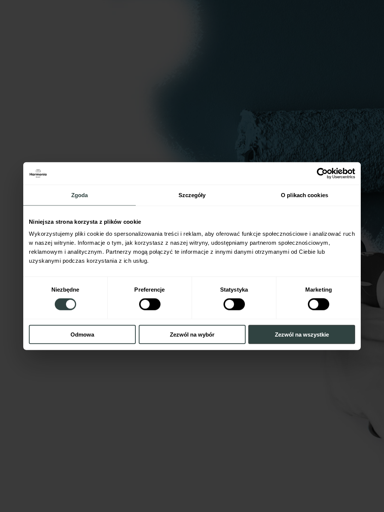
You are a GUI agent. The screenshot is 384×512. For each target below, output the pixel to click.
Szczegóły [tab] (192, 195)
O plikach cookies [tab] (304, 195)
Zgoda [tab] (79, 195)
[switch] (149, 304)
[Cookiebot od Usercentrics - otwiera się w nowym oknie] (322, 173)
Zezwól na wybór (192, 334)
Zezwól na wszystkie (302, 334)
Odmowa (82, 334)
